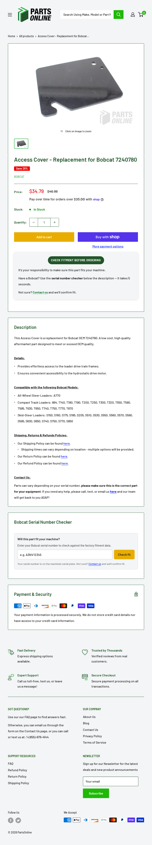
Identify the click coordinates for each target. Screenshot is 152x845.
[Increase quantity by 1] (54, 222)
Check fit (124, 554)
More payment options (108, 246)
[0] (140, 14)
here (66, 443)
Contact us (94, 563)
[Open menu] (10, 14)
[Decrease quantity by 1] (33, 222)
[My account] (133, 14)
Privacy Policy (92, 736)
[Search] (119, 14)
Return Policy (17, 776)
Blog (86, 723)
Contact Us (90, 729)
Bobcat (19, 176)
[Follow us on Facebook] (10, 820)
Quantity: (20, 222)
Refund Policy (17, 770)
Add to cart (44, 237)
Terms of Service (94, 742)
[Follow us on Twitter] (18, 820)
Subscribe (96, 793)
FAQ (10, 763)
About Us (89, 717)
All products (26, 36)
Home (11, 36)
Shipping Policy (18, 783)
